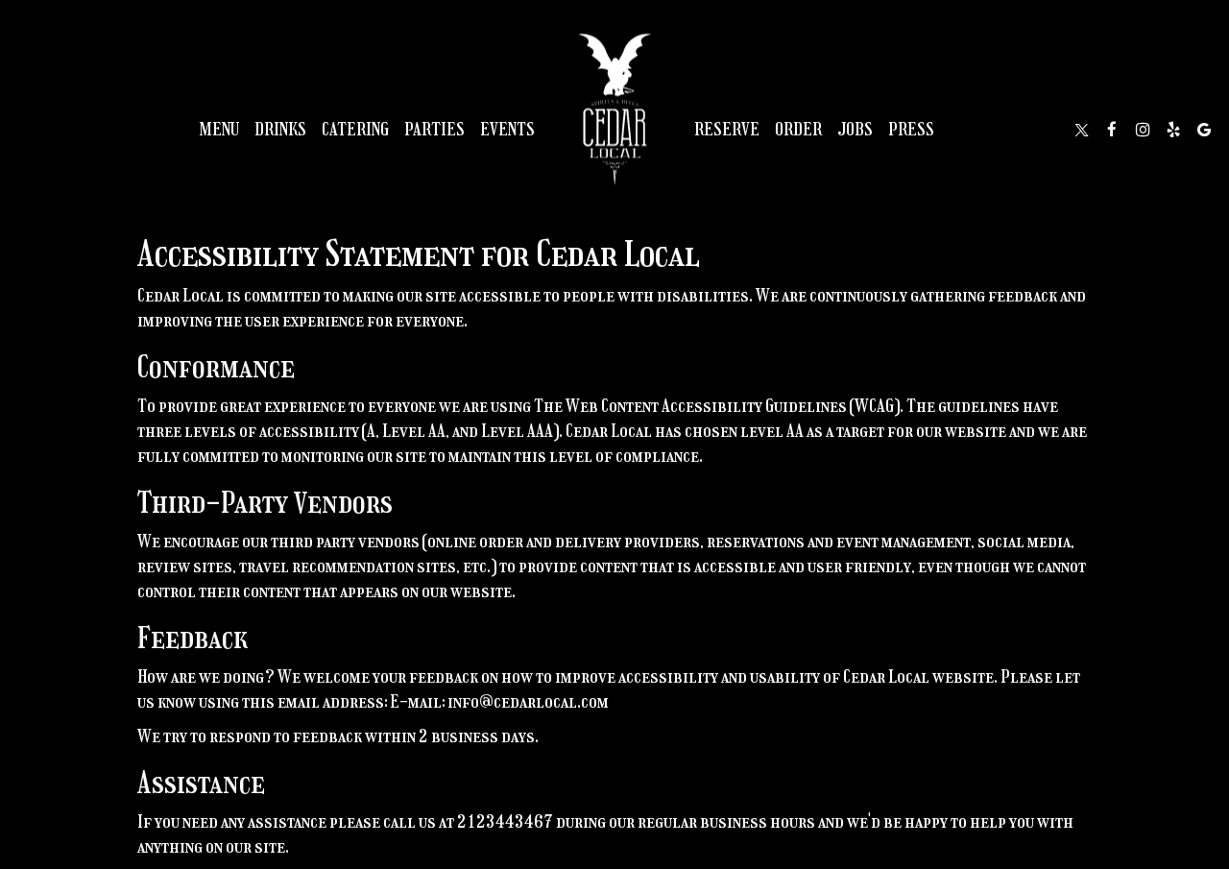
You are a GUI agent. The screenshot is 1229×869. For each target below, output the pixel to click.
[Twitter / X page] (1081, 129)
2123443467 (505, 822)
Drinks (280, 129)
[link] (614, 101)
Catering (355, 129)
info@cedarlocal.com (528, 701)
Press (911, 129)
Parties (434, 129)
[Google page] (1204, 129)
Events (507, 129)
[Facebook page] (1111, 129)
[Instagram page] (1142, 129)
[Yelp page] (1173, 129)
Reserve (726, 129)
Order (798, 129)
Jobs (855, 129)
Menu (219, 129)
